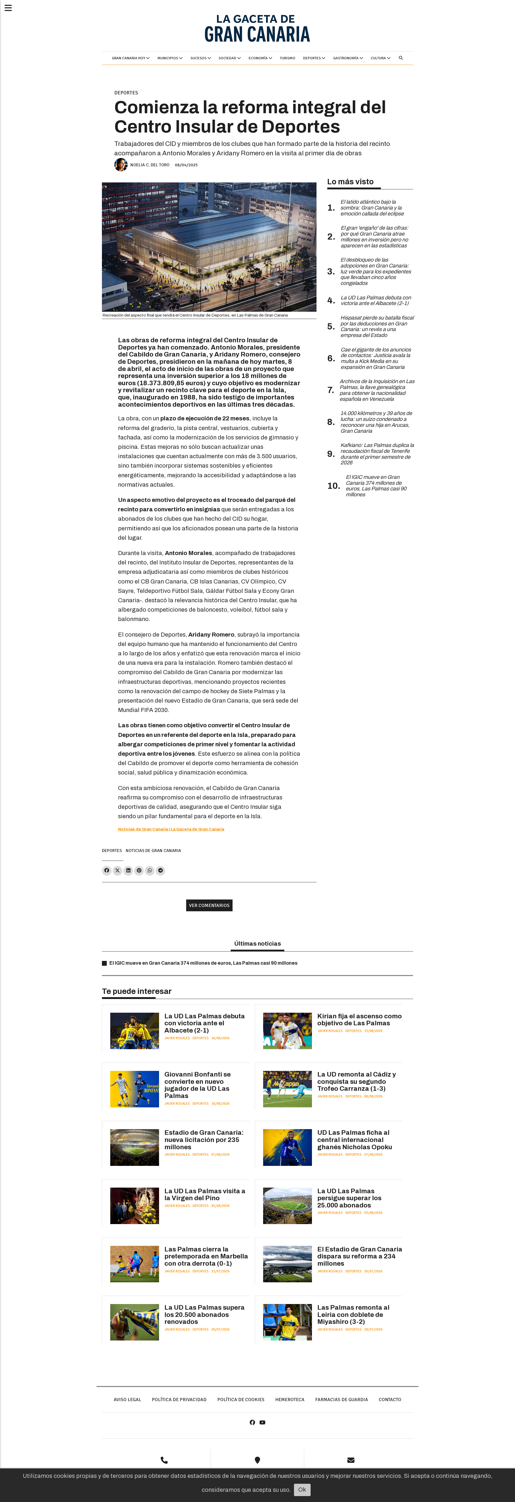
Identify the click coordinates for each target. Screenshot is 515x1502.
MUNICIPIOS (168, 58)
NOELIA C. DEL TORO (150, 165)
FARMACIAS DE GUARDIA (341, 1399)
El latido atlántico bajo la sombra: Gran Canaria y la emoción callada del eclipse (372, 207)
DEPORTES (312, 58)
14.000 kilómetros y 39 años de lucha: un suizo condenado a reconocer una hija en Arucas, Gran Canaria (376, 422)
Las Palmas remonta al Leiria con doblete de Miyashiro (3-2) (353, 1314)
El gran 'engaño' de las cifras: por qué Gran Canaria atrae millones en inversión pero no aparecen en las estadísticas (374, 236)
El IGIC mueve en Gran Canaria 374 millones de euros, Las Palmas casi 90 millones (203, 963)
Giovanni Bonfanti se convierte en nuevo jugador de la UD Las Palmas (197, 1085)
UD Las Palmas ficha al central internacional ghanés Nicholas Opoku (354, 1139)
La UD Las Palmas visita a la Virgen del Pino (204, 1195)
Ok (302, 1489)
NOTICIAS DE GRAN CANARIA (153, 850)
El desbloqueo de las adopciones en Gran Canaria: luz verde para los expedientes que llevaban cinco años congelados (375, 271)
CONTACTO (390, 1399)
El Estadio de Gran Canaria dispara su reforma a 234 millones (359, 1256)
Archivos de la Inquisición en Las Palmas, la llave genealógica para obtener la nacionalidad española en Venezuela (377, 390)
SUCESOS (198, 58)
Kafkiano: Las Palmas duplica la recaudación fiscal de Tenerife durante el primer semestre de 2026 (377, 453)
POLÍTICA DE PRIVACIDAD (179, 1399)
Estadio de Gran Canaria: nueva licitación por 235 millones (204, 1139)
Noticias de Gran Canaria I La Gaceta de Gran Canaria (171, 829)
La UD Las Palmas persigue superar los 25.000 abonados (349, 1198)
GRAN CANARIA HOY (129, 58)
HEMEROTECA (289, 1399)
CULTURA (379, 58)
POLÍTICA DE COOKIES (240, 1399)
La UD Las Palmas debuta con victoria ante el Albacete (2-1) (204, 1023)
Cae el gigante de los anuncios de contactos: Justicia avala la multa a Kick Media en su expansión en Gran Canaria (376, 358)
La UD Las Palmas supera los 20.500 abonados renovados (204, 1314)
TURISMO (287, 58)
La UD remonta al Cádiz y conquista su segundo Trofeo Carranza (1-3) (356, 1081)
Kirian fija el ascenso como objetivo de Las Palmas (359, 1020)
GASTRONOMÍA (346, 58)
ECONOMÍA (258, 58)
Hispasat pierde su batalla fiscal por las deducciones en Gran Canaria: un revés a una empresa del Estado (377, 326)
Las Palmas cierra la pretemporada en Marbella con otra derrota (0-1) (206, 1256)
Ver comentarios (209, 905)
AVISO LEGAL (127, 1399)
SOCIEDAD (228, 58)
